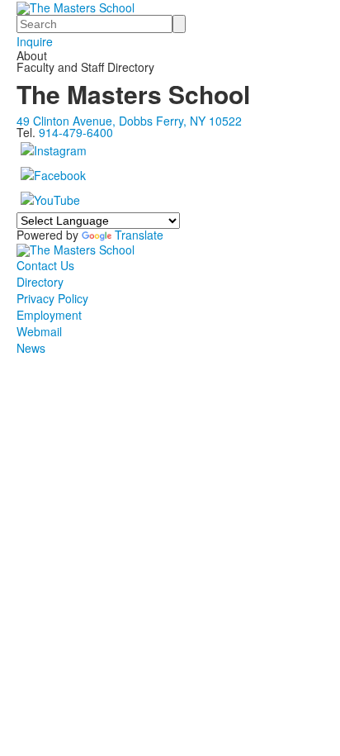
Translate (139, 234)
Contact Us (45, 265)
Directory (40, 281)
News (31, 348)
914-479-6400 (76, 132)
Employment (49, 315)
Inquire (35, 41)
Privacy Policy (52, 298)
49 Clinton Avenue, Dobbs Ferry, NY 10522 (129, 120)
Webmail (39, 331)
